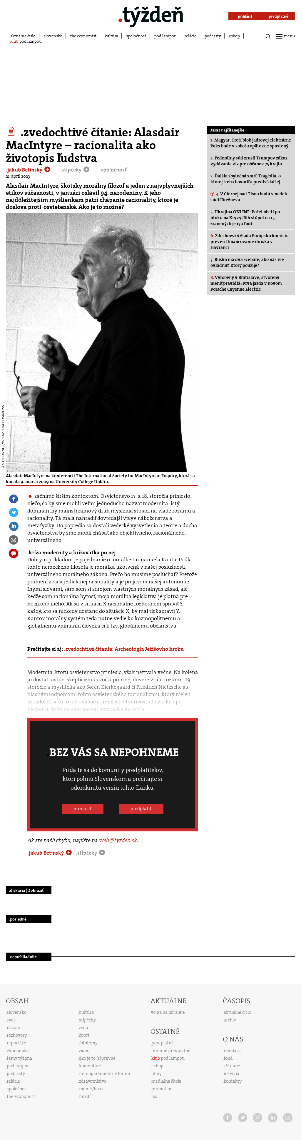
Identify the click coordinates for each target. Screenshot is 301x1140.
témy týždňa (19, 1058)
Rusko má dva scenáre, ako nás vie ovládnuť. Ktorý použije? (247, 262)
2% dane (232, 1066)
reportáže (16, 1043)
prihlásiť (82, 809)
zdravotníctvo (92, 1081)
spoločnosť (136, 36)
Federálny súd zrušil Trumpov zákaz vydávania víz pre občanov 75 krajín (248, 161)
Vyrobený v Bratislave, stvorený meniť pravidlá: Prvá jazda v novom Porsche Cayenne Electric (246, 283)
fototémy (88, 1043)
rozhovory (17, 1035)
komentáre (90, 1066)
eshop (234, 36)
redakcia (232, 1051)
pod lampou (165, 36)
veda (83, 1028)
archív (230, 1020)
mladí (85, 1096)
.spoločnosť (113, 169)
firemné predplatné (170, 1051)
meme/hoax (91, 1089)
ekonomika (18, 1051)
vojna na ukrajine (168, 1012)
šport (84, 1035)
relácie (190, 36)
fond (228, 1058)
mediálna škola (166, 1081)
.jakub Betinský (25, 169)
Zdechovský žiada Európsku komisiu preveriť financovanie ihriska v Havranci (249, 241)
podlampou (18, 1066)
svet (11, 1020)
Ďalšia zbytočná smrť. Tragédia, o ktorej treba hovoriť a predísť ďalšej (245, 179)
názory (13, 1028)
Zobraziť (36, 890)
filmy (156, 1073)
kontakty (233, 1081)
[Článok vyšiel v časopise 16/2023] (12, 131)
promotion (162, 1089)
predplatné (162, 1043)
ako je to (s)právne (97, 1058)
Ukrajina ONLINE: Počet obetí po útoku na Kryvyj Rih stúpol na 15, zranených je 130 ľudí (245, 218)
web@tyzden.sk (118, 840)
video (84, 1051)
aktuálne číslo (23, 36)
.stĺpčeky (71, 169)
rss (154, 1096)
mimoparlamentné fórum (104, 1073)
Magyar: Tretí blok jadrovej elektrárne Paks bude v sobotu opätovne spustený (250, 143)
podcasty (213, 36)
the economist (83, 36)
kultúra (111, 36)
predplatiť (141, 809)
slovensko (53, 36)
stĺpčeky (87, 1020)
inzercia (231, 1073)
